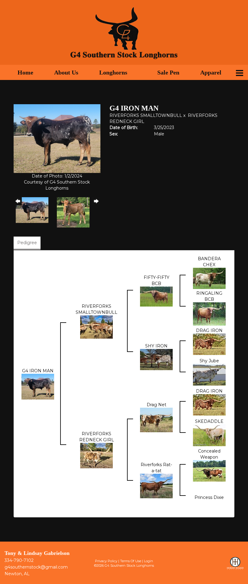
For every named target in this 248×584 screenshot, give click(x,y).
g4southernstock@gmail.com (36, 567)
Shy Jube (209, 360)
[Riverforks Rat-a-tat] (156, 485)
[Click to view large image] (57, 138)
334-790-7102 (19, 560)
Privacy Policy (106, 561)
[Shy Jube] (209, 374)
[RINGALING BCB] (209, 313)
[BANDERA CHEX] (209, 277)
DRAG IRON (209, 330)
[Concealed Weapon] (209, 470)
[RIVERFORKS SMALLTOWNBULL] (96, 326)
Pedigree (27, 242)
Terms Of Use (130, 561)
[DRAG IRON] (209, 344)
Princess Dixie (209, 497)
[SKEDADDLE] (209, 434)
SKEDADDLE (209, 421)
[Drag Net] (156, 419)
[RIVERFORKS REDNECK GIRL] (96, 455)
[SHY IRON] (156, 359)
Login (148, 561)
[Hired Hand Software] (235, 566)
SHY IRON (156, 346)
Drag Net (156, 404)
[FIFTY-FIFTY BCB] (156, 296)
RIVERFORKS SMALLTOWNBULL (145, 115)
